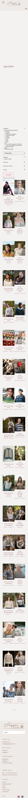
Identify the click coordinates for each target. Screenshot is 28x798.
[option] (22, 796)
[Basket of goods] (3, 2)
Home (5, 66)
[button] (26, 7)
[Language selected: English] (21, 797)
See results (8, 175)
